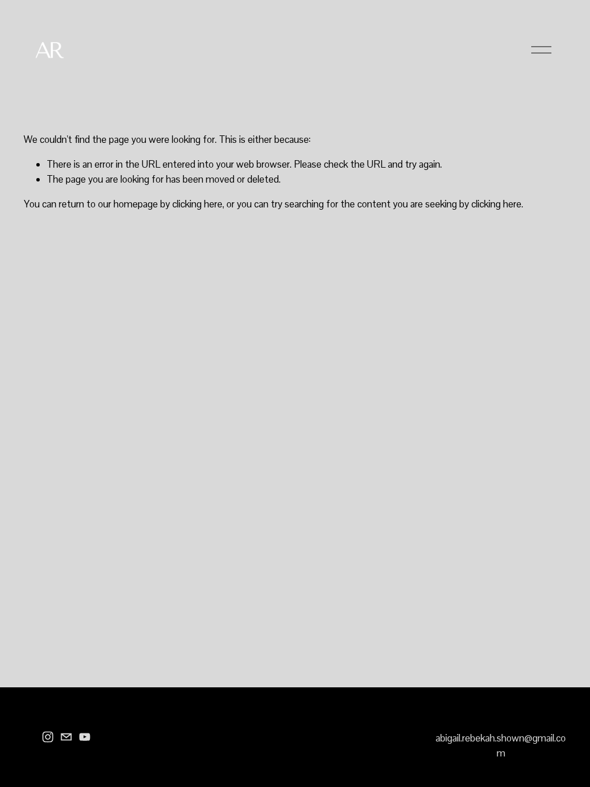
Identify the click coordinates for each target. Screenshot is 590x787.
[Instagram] (48, 737)
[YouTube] (84, 737)
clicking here (197, 204)
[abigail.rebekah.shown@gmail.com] (66, 737)
